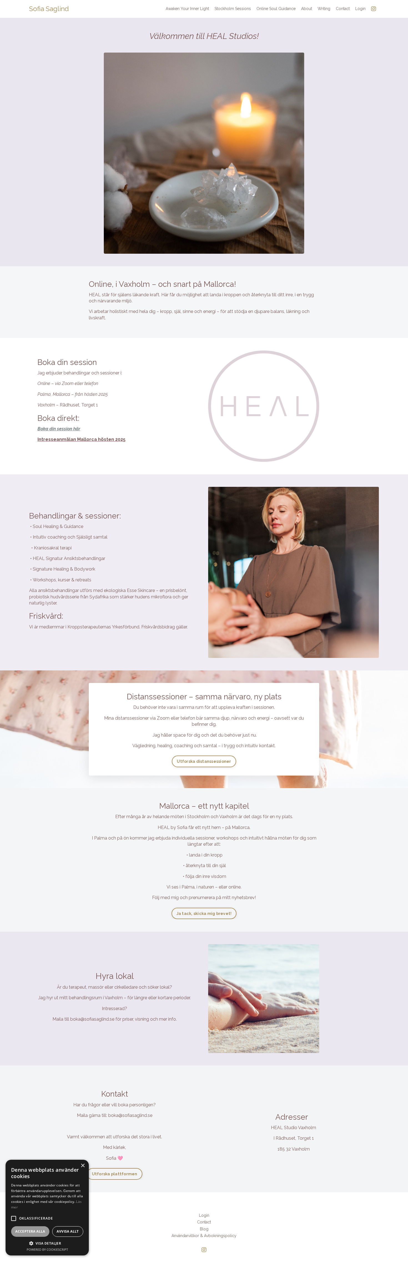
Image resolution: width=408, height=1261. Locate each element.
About (306, 8)
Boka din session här (58, 428)
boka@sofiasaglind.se (92, 1019)
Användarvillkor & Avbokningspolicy (204, 1235)
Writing (324, 8)
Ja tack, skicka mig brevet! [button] (204, 913)
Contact (343, 8)
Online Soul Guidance (276, 8)
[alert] (47, 1207)
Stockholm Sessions (233, 8)
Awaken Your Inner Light (187, 8)
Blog (204, 1229)
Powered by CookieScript (47, 1249)
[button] (13, 1218)
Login (360, 8)
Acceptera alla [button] (30, 1231)
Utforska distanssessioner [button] (204, 761)
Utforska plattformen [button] (114, 1173)
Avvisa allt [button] (68, 1231)
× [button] (82, 1166)
